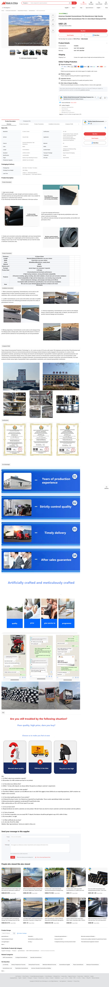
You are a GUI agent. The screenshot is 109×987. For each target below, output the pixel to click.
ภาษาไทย (79, 977)
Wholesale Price (56, 976)
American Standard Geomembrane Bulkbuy (41, 968)
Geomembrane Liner (7, 968)
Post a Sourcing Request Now (42, 857)
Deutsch (51, 977)
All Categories (6, 7)
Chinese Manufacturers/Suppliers (37, 976)
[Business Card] (105, 127)
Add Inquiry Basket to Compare (29, 58)
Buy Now (83, 31)
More (2, 971)
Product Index (80, 976)
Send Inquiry (70, 35)
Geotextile (30, 936)
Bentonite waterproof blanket (88, 936)
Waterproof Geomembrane (92, 964)
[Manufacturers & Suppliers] (9, 3)
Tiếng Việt (88, 977)
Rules (106, 7)
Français (35, 977)
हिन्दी (74, 977)
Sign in (106, 4)
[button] (76, 124)
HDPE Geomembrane (40, 10)
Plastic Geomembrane (78, 964)
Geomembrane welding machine (35, 939)
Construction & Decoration (11, 10)
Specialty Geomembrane (36, 957)
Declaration (70, 981)
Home (2, 10)
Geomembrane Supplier (64, 964)
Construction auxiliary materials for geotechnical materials (94, 939)
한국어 (66, 977)
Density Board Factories (34, 964)
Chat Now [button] (96, 35)
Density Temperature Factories (18, 964)
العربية (62, 977)
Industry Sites (64, 976)
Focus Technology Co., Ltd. (44, 981)
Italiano (47, 977)
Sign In (61, 114)
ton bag (30, 941)
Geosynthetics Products (22, 10)
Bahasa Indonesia (95, 977)
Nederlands (57, 977)
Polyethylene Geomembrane (21, 968)
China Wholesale (48, 976)
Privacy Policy (76, 981)
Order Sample (84, 39)
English (19, 977)
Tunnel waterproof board (7, 939)
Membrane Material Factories (49, 964)
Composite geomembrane (60, 936)
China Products (25, 976)
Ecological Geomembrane (21, 957)
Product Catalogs (22, 933)
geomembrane (4, 936)
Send (13, 857)
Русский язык (41, 977)
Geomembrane (32, 10)
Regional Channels (72, 976)
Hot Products (18, 976)
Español (24, 977)
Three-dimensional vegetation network (90, 941)
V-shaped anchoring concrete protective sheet (65, 941)
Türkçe (83, 977)
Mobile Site (86, 976)
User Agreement (63, 981)
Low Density (5, 964)
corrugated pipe (5, 941)
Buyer (73, 7)
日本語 (70, 977)
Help (81, 7)
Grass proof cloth (58, 939)
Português (30, 977)
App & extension (89, 7)
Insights (92, 976)
